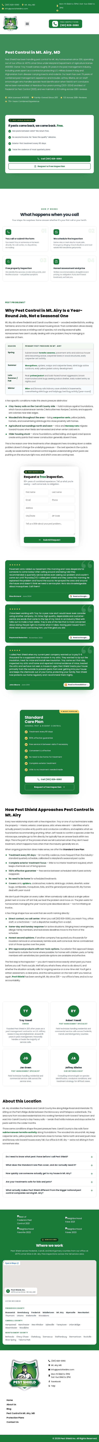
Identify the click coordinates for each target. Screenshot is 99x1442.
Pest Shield (18, 976)
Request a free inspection (51, 166)
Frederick (35, 1312)
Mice (27, 388)
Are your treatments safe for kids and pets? (29, 1181)
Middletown (48, 1312)
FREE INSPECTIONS (69, 22)
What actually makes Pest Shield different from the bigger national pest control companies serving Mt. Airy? (43, 1191)
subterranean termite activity (20, 1132)
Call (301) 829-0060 (51, 158)
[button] (27, 23)
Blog (9, 1409)
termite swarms (47, 353)
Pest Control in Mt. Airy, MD (21, 1413)
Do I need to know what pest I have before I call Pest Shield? (37, 1156)
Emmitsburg (23, 1312)
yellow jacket (37, 375)
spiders (26, 883)
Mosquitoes (31, 365)
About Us (11, 1404)
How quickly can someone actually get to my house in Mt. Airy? (38, 1173)
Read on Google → (80, 596)
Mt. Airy (60, 1312)
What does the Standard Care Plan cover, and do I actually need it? (41, 1165)
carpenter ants (61, 417)
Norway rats (72, 425)
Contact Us (13, 1422)
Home (10, 1400)
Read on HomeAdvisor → (78, 685)
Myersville (70, 1312)
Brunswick (10, 1312)
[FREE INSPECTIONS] (55, 24)
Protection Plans (15, 1417)
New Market (83, 1312)
